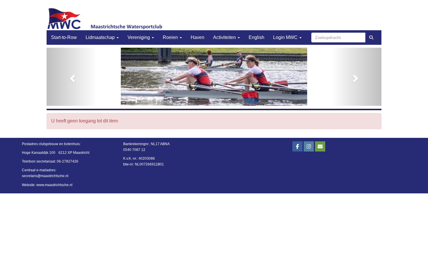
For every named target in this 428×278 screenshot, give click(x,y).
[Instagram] (308, 147)
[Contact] (320, 147)
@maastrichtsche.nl (45, 176)
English (256, 37)
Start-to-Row (64, 37)
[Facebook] (297, 147)
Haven (197, 37)
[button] (72, 77)
